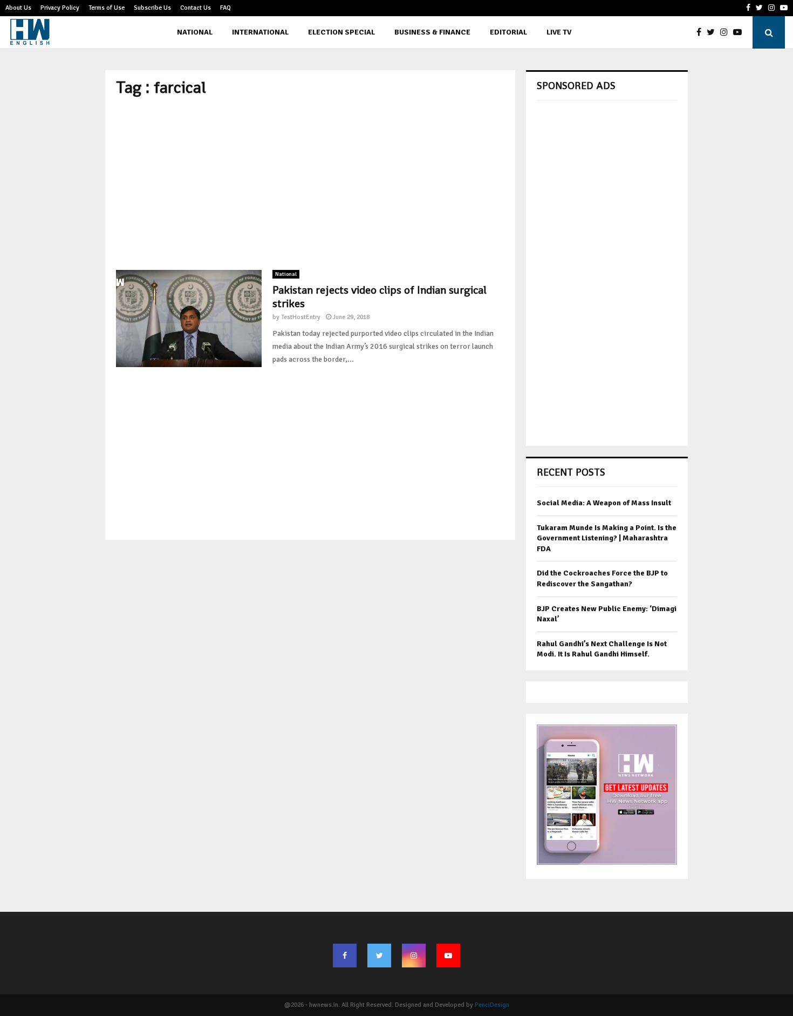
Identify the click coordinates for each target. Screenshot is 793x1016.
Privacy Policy (59, 8)
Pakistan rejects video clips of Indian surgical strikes (379, 296)
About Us (18, 8)
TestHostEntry (300, 317)
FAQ (225, 8)
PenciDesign (492, 1005)
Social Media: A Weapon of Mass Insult (604, 502)
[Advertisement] (310, 183)
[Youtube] (740, 32)
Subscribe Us (152, 8)
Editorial (508, 32)
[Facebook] (701, 32)
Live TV (558, 32)
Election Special (341, 32)
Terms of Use (106, 8)
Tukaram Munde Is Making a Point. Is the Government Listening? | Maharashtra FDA (606, 538)
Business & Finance (432, 32)
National (195, 32)
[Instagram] (726, 32)
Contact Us (195, 8)
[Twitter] (713, 32)
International (260, 32)
